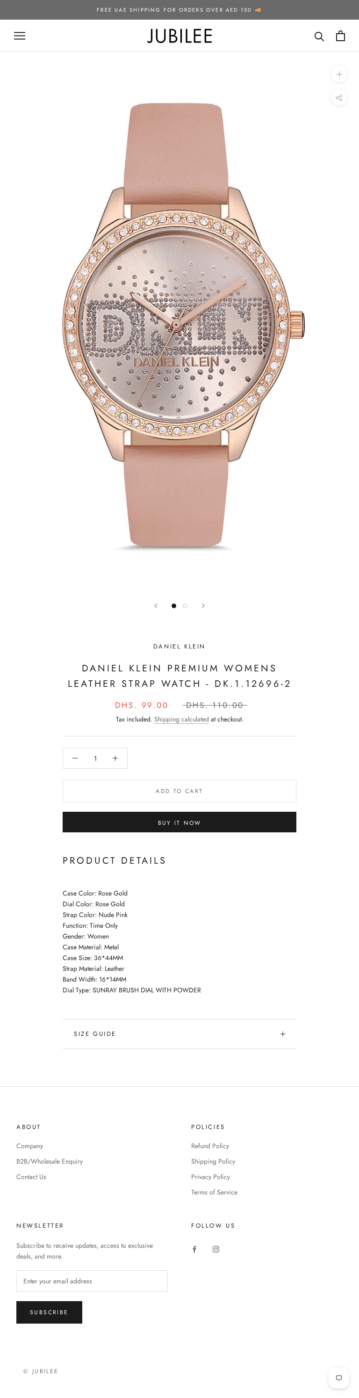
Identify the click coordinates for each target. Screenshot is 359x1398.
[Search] (319, 36)
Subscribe (49, 1312)
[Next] (203, 606)
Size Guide (95, 1033)
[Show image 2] (185, 606)
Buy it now (179, 823)
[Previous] (155, 606)
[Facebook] (194, 1248)
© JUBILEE (41, 1371)
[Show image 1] (174, 606)
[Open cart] (340, 35)
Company (29, 1145)
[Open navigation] (19, 36)
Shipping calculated (181, 719)
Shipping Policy (213, 1161)
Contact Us (31, 1176)
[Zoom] (339, 74)
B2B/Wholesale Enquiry (49, 1161)
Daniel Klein (179, 646)
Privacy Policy (210, 1176)
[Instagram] (216, 1248)
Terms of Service (214, 1192)
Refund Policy (210, 1145)
